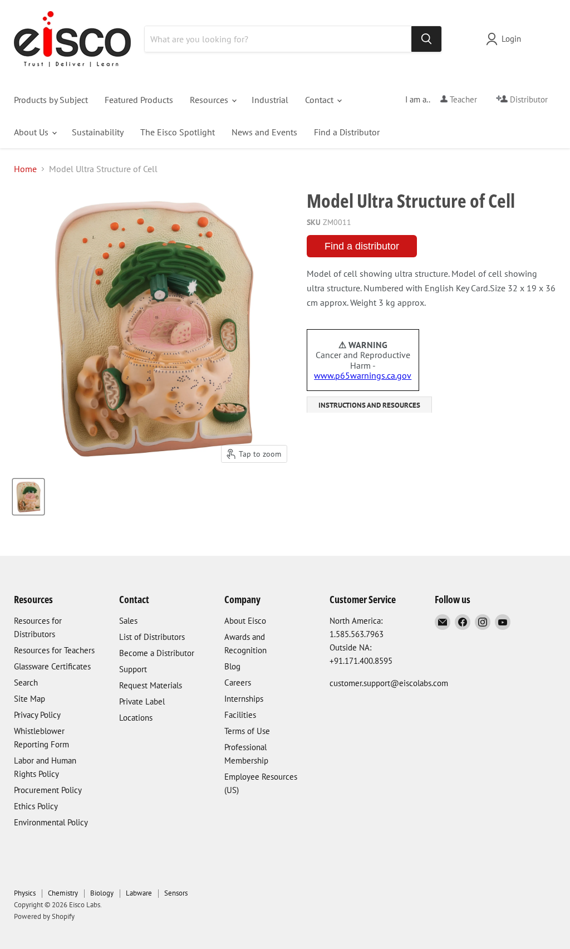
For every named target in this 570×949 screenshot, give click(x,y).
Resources (210, 99)
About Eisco (245, 620)
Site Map (29, 698)
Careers (237, 682)
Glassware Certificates (52, 666)
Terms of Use (247, 731)
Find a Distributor (347, 132)
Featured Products (139, 99)
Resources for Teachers (54, 650)
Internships (243, 698)
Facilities (240, 715)
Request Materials (150, 685)
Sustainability (98, 132)
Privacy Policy (37, 715)
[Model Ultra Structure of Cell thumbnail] (28, 497)
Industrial (270, 99)
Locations (136, 717)
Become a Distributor (156, 653)
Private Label (142, 701)
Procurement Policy (48, 790)
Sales (128, 620)
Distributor (528, 99)
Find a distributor (362, 246)
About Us (32, 132)
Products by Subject (51, 99)
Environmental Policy (51, 822)
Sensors (176, 893)
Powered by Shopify (44, 916)
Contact (320, 99)
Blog (232, 666)
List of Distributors (152, 637)
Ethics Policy (36, 806)
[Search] (426, 39)
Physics (25, 893)
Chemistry (63, 893)
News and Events (264, 132)
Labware (139, 893)
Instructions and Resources (369, 405)
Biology (102, 893)
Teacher (462, 99)
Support (133, 669)
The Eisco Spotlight (177, 132)
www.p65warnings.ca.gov (362, 375)
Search (26, 682)
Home (25, 169)
